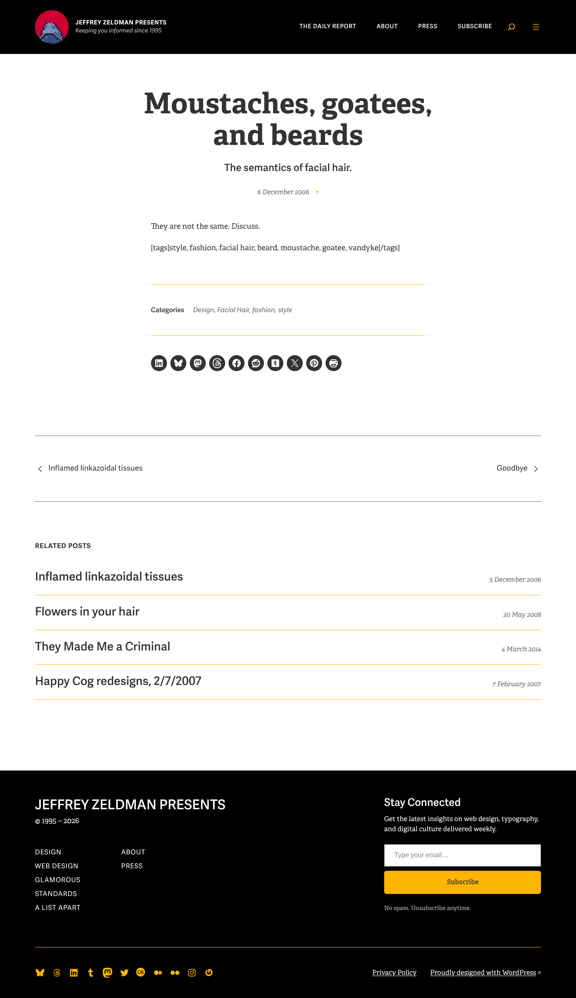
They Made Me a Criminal (102, 647)
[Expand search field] (511, 27)
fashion (263, 310)
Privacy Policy (394, 972)
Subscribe (463, 882)
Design (203, 310)
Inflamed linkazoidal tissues (95, 468)
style (285, 310)
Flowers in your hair (87, 612)
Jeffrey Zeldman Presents (130, 805)
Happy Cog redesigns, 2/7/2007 (118, 682)
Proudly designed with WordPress (483, 972)
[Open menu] (536, 27)
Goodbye (512, 468)
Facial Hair (233, 310)
